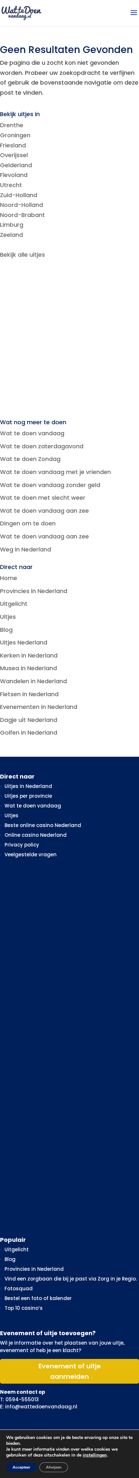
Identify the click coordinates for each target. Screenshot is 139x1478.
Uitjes (8, 617)
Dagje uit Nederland (28, 720)
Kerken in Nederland (29, 655)
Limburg (11, 225)
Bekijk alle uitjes (22, 255)
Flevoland (13, 175)
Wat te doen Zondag (30, 459)
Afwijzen (53, 1467)
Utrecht (11, 185)
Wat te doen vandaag (32, 433)
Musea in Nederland (28, 668)
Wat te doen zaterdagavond (41, 446)
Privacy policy (22, 844)
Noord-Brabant (22, 215)
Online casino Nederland (36, 835)
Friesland (13, 145)
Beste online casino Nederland (43, 825)
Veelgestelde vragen (31, 854)
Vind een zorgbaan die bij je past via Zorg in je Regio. (71, 1278)
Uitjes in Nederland (28, 786)
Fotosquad (19, 1288)
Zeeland (11, 235)
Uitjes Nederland (23, 642)
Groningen (15, 135)
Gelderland (16, 165)
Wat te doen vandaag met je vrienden (55, 472)
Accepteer (21, 1467)
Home (8, 578)
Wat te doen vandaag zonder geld (50, 485)
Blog (6, 630)
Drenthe (11, 125)
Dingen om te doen (28, 523)
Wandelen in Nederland (33, 681)
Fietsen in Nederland (29, 694)
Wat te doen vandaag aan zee (44, 511)
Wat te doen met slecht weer (42, 498)
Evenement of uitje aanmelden (69, 1371)
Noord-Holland (21, 205)
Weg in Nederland (25, 549)
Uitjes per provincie (28, 796)
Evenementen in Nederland (38, 707)
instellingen (95, 1455)
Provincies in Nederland (33, 591)
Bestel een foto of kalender (38, 1298)
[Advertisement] (69, 340)
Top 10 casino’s (24, 1308)
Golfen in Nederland (28, 732)
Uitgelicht (13, 604)
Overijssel (14, 155)
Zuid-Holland (18, 195)
